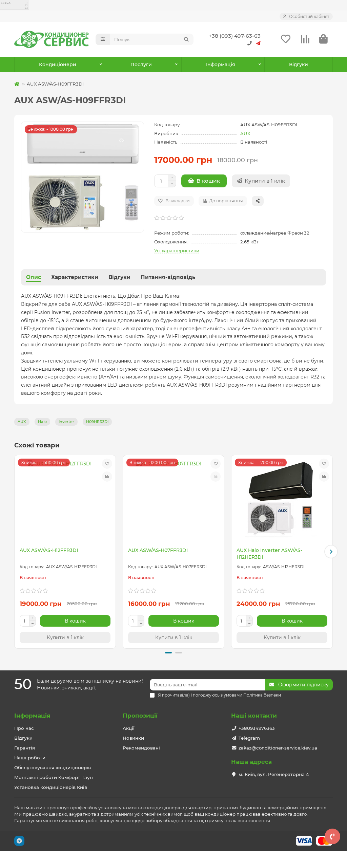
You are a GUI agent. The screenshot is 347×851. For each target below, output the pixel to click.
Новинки (133, 738)
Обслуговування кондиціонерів (52, 767)
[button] (16, 551)
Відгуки (298, 64)
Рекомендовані (141, 748)
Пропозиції (140, 715)
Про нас (24, 728)
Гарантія (24, 748)
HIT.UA (6, 2)
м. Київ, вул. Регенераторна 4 (274, 774)
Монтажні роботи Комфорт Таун (53, 777)
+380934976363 (257, 728)
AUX (245, 133)
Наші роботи (29, 757)
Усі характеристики (176, 250)
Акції (129, 728)
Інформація (32, 715)
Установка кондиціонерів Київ (50, 787)
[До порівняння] (107, 476)
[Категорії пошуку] (103, 39)
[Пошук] (186, 39)
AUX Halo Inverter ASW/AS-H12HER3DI (269, 553)
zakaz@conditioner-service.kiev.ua (278, 748)
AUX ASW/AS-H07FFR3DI (158, 550)
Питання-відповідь (168, 277)
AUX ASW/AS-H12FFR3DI (49, 550)
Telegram (249, 738)
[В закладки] (107, 464)
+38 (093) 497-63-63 (235, 36)
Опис (33, 277)
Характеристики (74, 277)
